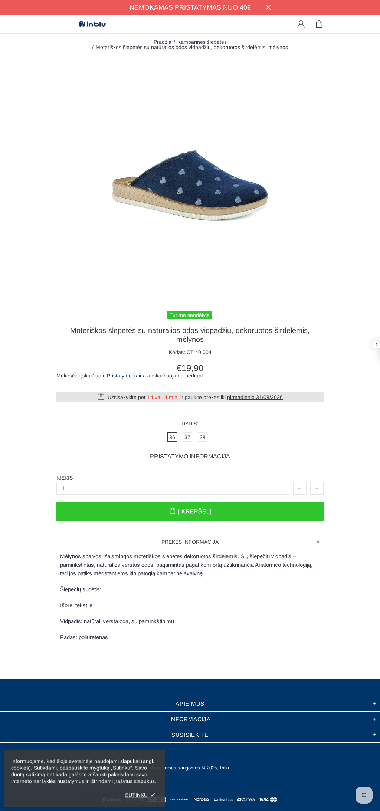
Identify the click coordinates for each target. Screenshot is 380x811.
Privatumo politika (97, 795)
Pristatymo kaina (126, 376)
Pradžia (162, 42)
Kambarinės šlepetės (202, 42)
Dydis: (190, 423)
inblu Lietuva (92, 24)
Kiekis (64, 478)
